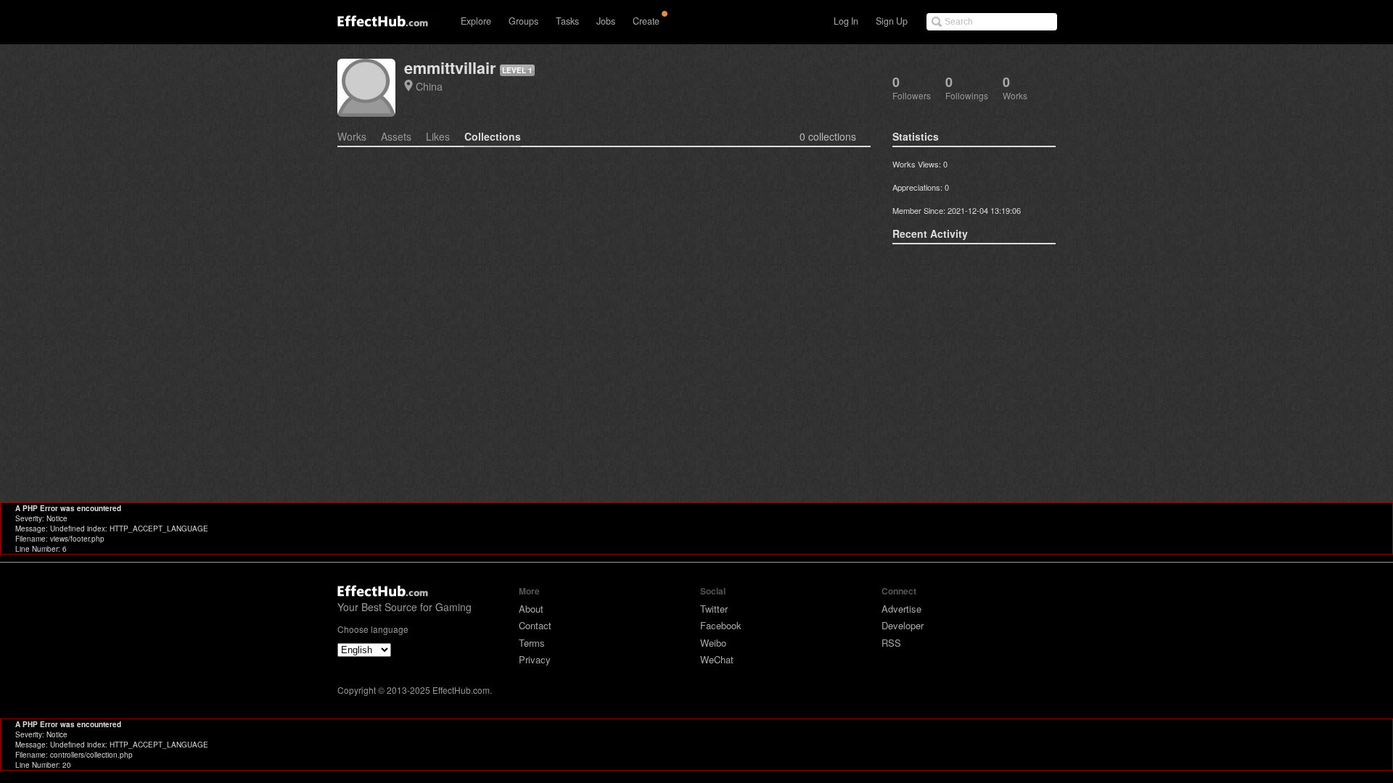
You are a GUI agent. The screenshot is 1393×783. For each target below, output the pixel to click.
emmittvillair (450, 68)
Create (646, 21)
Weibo (713, 643)
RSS (891, 643)
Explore (476, 21)
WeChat (717, 659)
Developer (903, 625)
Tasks (567, 21)
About (531, 609)
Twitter (714, 609)
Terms (532, 643)
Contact (535, 625)
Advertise (901, 609)
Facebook (720, 625)
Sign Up (892, 21)
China (429, 86)
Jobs (605, 21)
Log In (846, 21)
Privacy (535, 659)
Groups (523, 21)
